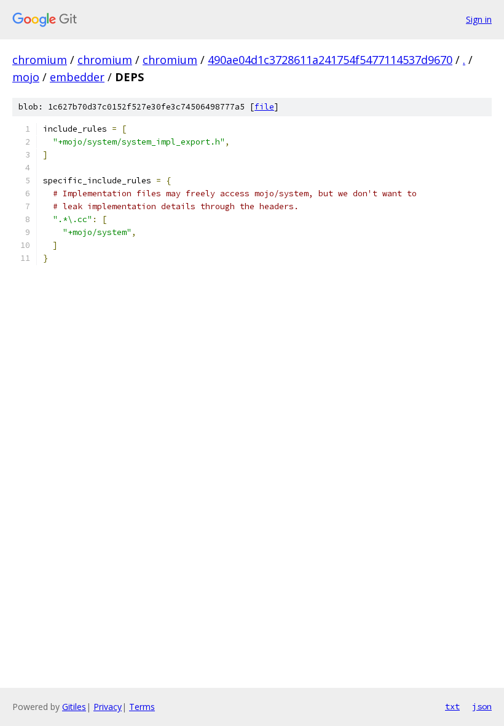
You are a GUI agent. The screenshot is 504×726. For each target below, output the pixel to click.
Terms (142, 706)
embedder (77, 77)
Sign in (479, 19)
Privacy (107, 706)
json (482, 706)
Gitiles (74, 706)
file (264, 107)
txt (452, 706)
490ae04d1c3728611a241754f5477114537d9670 (330, 59)
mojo (25, 77)
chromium (39, 59)
